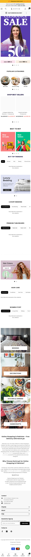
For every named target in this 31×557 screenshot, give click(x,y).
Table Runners (5, 228)
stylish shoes (17, 471)
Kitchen (25, 86)
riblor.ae (19, 544)
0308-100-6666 (21, 5)
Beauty (19, 161)
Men (3, 161)
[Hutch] (8, 61)
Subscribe (25, 523)
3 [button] (16, 89)
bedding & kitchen (20, 4)
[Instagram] (7, 531)
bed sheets (10, 471)
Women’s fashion (8, 453)
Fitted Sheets (23, 206)
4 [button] (18, 89)
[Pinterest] (11, 531)
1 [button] (12, 89)
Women (8, 161)
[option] (5, 81)
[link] (14, 13)
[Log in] (25, 9)
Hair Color (20, 292)
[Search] (6, 9)
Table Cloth (23, 228)
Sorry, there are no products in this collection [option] (15, 167)
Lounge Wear (15, 311)
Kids (14, 161)
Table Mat (14, 228)
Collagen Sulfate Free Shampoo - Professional (8, 113)
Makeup (23, 311)
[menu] (1, 9)
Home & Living (15, 86)
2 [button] (14, 89)
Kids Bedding (15, 206)
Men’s (28, 451)
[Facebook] (2, 531)
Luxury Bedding (5, 206)
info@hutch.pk (7, 503)
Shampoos (4, 292)
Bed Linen (5, 86)
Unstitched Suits (5, 311)
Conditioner (12, 292)
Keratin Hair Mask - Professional (23, 113)
